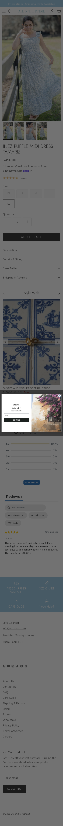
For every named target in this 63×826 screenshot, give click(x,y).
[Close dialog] (59, 395)
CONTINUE (16, 420)
